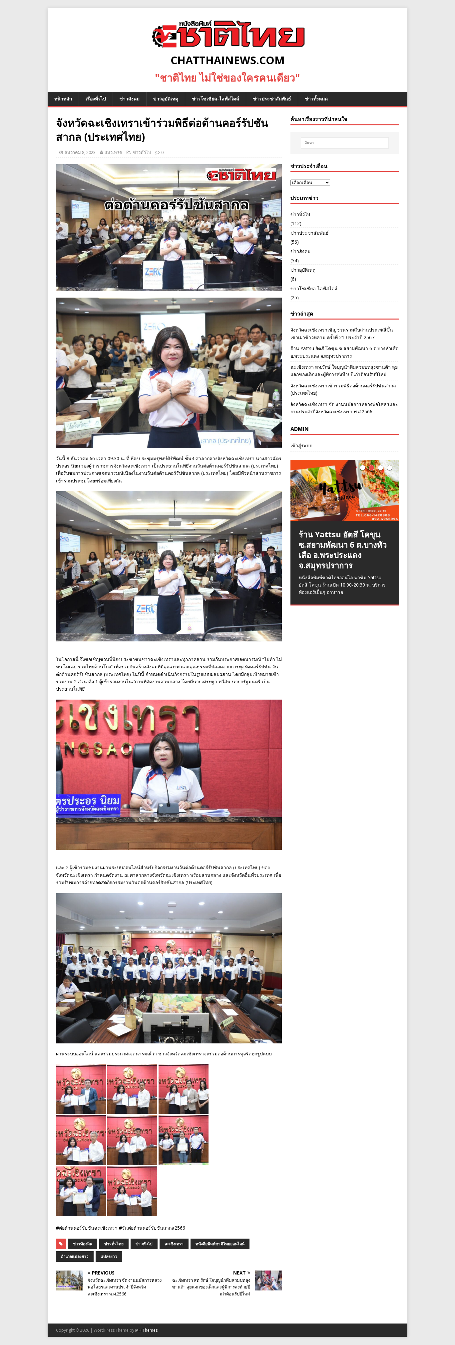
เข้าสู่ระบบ (301, 445)
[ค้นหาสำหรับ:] (345, 143)
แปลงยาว (109, 1256)
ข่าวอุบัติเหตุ (165, 98)
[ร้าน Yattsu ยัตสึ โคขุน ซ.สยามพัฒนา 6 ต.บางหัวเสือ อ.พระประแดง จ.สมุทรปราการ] (344, 490)
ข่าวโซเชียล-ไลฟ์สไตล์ (215, 98)
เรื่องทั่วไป (96, 98)
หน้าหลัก (63, 98)
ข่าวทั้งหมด (316, 98)
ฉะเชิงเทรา (174, 1244)
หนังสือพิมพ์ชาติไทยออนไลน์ (220, 1244)
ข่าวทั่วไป (142, 152)
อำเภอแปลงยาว (75, 1256)
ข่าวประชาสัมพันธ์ (272, 98)
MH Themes (146, 1330)
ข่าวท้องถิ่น (82, 1244)
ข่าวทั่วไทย (114, 1244)
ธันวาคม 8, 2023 (80, 152)
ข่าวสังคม (130, 98)
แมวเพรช (113, 152)
